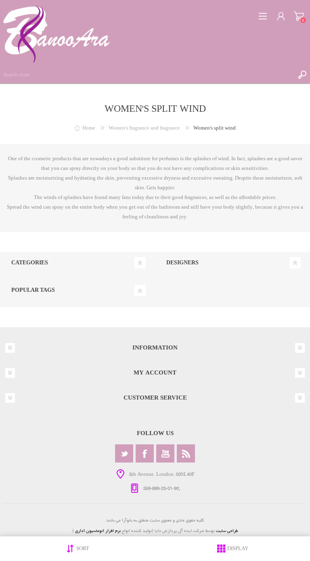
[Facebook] (145, 453)
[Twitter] (124, 453)
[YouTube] (165, 453)
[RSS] (186, 453)
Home (88, 128)
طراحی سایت (227, 530)
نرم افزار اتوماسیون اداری (97, 530)
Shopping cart (299, 16)
